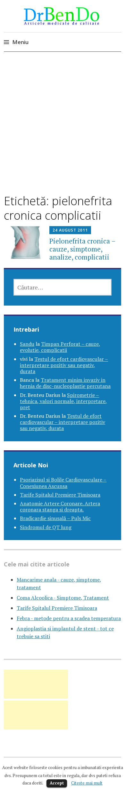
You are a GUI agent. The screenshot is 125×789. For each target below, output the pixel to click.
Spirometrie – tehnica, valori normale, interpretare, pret (63, 401)
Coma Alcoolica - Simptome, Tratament (63, 597)
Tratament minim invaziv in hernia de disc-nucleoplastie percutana (65, 383)
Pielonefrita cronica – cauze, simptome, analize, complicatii (82, 248)
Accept (57, 783)
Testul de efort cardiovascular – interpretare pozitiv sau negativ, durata (64, 365)
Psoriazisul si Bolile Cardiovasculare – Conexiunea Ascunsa (63, 482)
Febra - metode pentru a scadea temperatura (69, 618)
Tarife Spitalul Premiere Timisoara (60, 494)
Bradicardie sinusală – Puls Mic (55, 518)
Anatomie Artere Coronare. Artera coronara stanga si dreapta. (60, 506)
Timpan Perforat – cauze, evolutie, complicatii (60, 346)
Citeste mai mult (87, 783)
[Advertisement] (62, 128)
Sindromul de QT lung (45, 527)
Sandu (27, 343)
